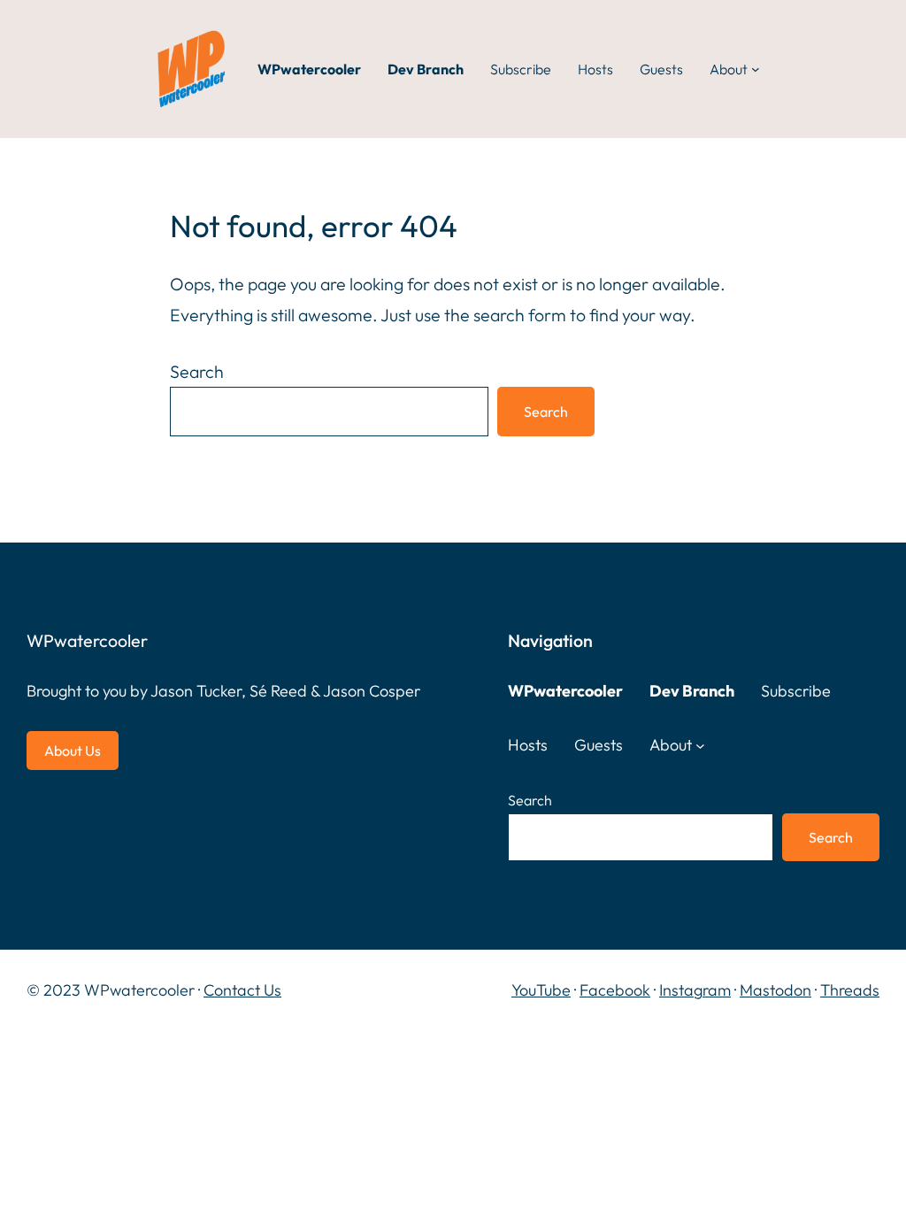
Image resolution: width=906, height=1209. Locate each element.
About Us (72, 750)
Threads (849, 990)
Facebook (615, 990)
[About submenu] (755, 69)
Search (197, 371)
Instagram (695, 990)
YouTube (541, 990)
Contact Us (242, 990)
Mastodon (775, 990)
